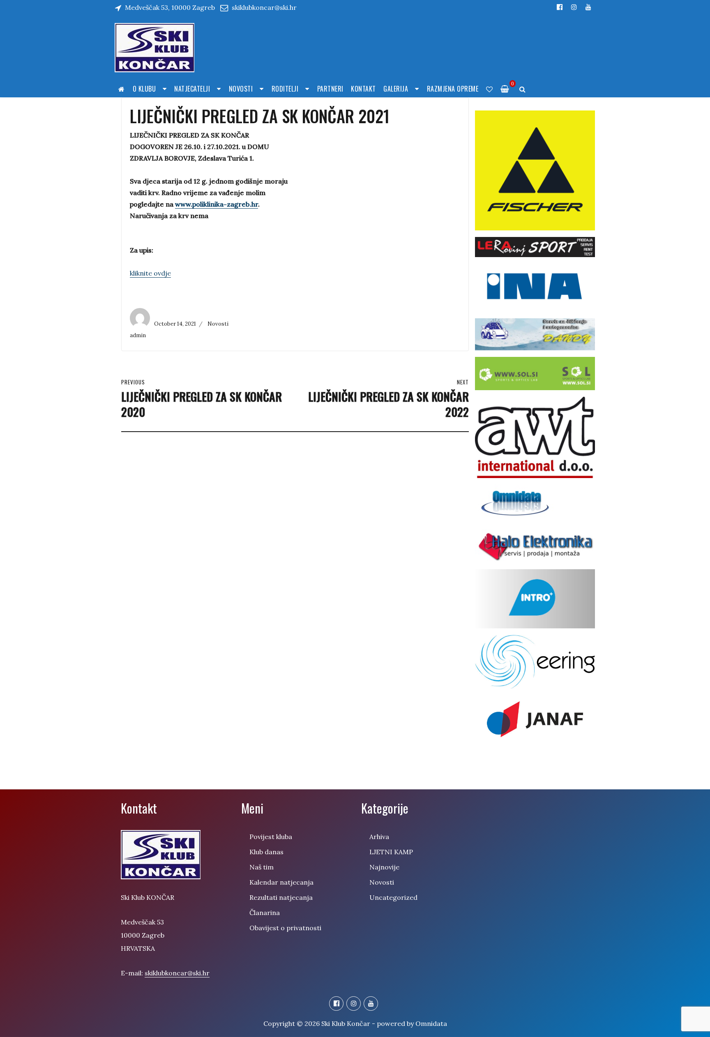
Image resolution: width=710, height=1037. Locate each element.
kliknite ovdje (150, 273)
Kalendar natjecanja (281, 882)
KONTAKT (363, 89)
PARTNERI (330, 89)
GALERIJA (395, 89)
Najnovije (384, 867)
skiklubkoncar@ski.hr (264, 7)
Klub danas (266, 852)
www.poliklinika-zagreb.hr (216, 204)
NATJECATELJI (192, 89)
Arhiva (379, 836)
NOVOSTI (241, 89)
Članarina (264, 912)
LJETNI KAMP (391, 852)
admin (138, 335)
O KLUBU (144, 89)
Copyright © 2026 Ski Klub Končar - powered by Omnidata (355, 1023)
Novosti (217, 323)
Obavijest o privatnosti (285, 928)
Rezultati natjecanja (281, 897)
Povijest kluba (270, 836)
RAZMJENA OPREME (453, 89)
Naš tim (261, 867)
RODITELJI (285, 89)
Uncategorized (393, 897)
